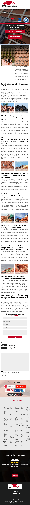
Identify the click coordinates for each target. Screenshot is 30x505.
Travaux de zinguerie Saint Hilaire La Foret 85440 (5, 421)
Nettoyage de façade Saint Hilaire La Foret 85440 (27, 432)
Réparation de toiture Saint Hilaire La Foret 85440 (11, 429)
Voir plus (15, 475)
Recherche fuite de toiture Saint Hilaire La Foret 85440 (11, 417)
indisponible (10, 9)
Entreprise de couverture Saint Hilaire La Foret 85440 (5, 410)
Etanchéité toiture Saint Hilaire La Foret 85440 (27, 421)
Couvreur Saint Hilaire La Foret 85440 (27, 412)
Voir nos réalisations (15, 31)
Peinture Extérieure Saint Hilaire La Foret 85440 (27, 442)
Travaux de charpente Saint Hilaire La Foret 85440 (11, 439)
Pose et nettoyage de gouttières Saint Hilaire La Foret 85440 (5, 433)
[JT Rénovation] (10, 4)
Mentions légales (15, 502)
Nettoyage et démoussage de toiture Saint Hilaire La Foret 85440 (16, 433)
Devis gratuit (15, 36)
